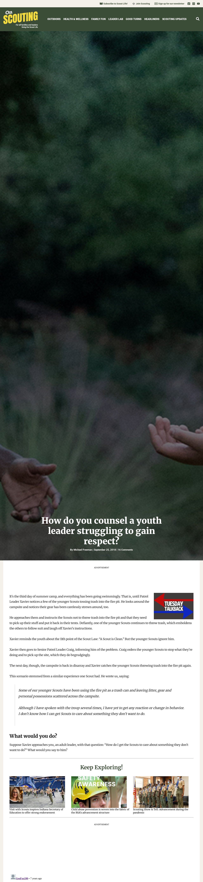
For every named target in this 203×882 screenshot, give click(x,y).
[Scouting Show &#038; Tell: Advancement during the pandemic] (162, 792)
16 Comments (125, 549)
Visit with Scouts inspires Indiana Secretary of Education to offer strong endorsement (36, 811)
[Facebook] (188, 3)
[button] (198, 19)
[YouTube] (198, 3)
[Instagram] (193, 3)
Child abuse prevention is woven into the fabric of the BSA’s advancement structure (100, 811)
